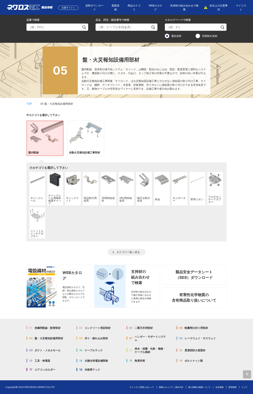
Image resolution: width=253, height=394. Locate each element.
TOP (29, 103)
